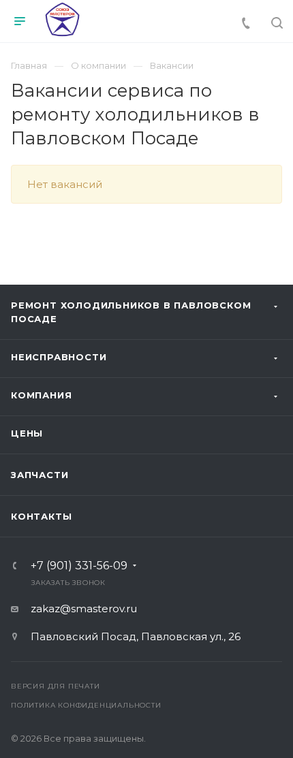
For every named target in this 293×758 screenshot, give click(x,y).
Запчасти (39, 474)
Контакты (41, 516)
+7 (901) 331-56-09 (79, 565)
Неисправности (58, 356)
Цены (27, 433)
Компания (41, 395)
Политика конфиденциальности (86, 705)
